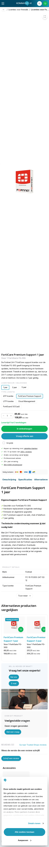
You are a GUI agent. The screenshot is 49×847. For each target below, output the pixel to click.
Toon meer (23, 596)
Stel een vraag (13, 732)
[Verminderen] (3, 416)
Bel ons (14, 677)
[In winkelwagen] (20, 629)
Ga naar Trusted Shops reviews (33, 745)
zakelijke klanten (31, 448)
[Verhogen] (11, 416)
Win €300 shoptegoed (13, 465)
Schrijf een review (11, 758)
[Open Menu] (2, 3)
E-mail (13, 683)
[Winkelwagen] (45, 3)
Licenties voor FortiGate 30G (40, 9)
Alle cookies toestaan (24, 832)
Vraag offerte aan (24, 436)
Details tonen (34, 823)
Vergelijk (9, 443)
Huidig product (12, 620)
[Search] (39, 3)
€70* (26, 455)
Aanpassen (23, 840)
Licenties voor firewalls (18, 9)
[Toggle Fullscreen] (44, 16)
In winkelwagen (24, 428)
